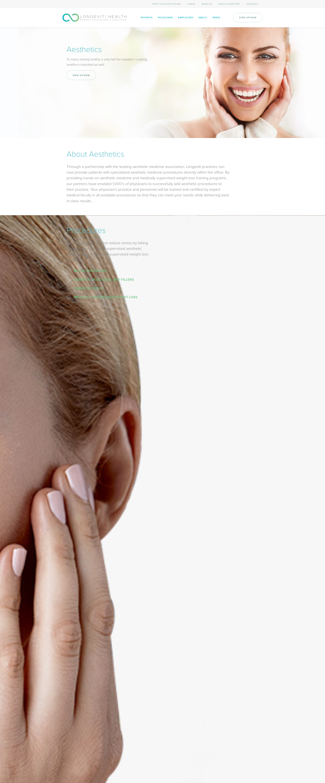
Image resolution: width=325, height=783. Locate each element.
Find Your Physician (166, 4)
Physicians (165, 17)
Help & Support (229, 4)
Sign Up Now (247, 17)
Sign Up (207, 4)
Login (191, 4)
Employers (185, 17)
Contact (252, 4)
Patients (147, 17)
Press (216, 17)
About (202, 17)
